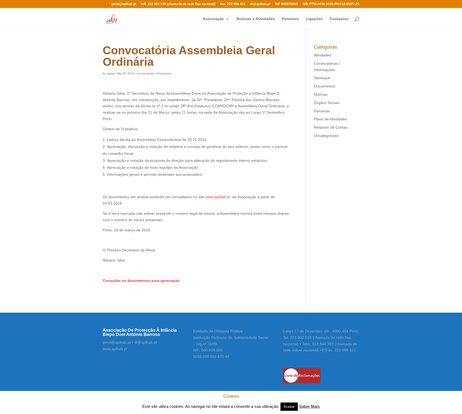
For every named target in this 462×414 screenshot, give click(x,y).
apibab (110, 73)
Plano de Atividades (330, 119)
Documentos (324, 86)
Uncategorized (326, 135)
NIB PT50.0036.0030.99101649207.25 (331, 4)
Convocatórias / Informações (154, 73)
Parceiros (290, 19)
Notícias (321, 94)
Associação (213, 19)
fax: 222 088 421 (232, 4)
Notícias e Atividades (255, 19)
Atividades (322, 55)
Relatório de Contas (331, 127)
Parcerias (322, 111)
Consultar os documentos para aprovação (141, 280)
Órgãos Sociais (327, 103)
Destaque (322, 78)
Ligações (314, 19)
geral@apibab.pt (123, 4)
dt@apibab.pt (260, 4)
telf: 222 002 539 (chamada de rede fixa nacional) (178, 4)
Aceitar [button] (289, 407)
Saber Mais (309, 406)
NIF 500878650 (286, 4)
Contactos (339, 19)
